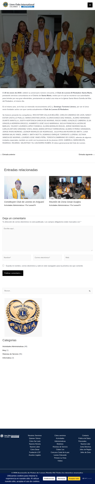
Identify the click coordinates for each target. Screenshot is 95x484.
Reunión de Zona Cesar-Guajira (65, 202)
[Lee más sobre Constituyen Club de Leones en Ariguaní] (25, 187)
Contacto (85, 435)
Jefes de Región (85, 449)
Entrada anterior (7, 154)
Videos (60, 461)
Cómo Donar (34, 449)
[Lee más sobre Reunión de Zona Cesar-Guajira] (70, 187)
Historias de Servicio (10, 354)
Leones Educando (60, 455)
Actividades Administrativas (14, 205)
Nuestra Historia (35, 444)
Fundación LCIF (35, 452)
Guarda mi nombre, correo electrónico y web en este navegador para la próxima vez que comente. (44, 266)
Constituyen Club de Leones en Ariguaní (24, 202)
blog (4, 350)
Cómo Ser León (34, 441)
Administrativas (60, 441)
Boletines (60, 444)
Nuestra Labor (35, 447)
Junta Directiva (85, 447)
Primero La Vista (60, 458)
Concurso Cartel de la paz (60, 452)
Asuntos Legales (35, 455)
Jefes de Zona (85, 452)
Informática (6, 358)
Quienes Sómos (35, 438)
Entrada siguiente (87, 154)
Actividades (60, 438)
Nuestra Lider (85, 444)
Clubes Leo (60, 449)
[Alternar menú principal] (90, 5)
